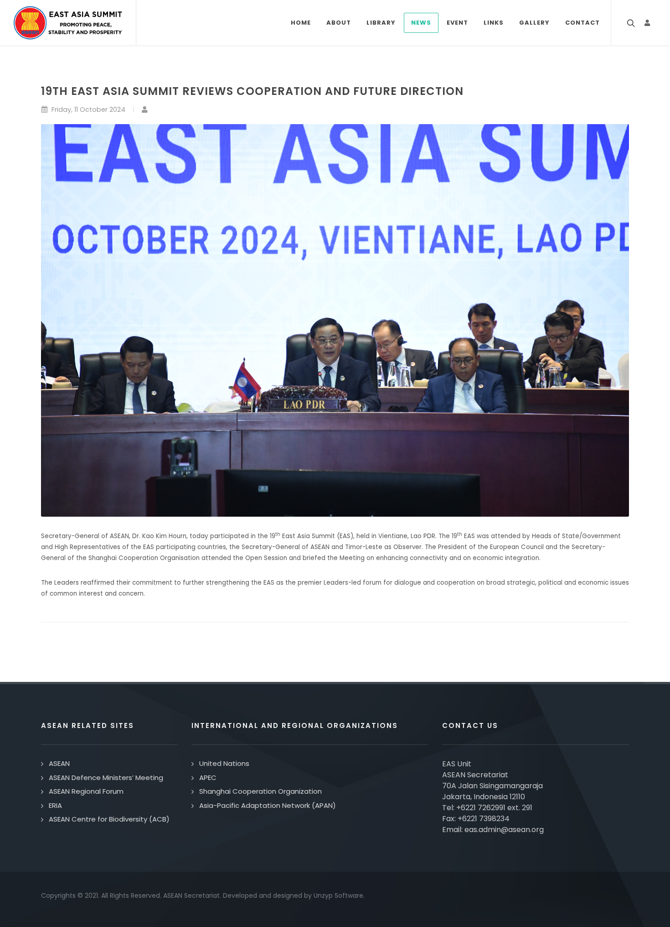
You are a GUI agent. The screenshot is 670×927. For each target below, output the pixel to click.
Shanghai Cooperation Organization (260, 791)
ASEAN (59, 763)
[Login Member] (647, 23)
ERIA (55, 805)
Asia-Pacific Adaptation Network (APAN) (267, 805)
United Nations (224, 763)
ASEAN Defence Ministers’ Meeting (106, 777)
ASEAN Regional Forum (86, 791)
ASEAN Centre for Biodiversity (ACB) (109, 819)
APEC (207, 777)
